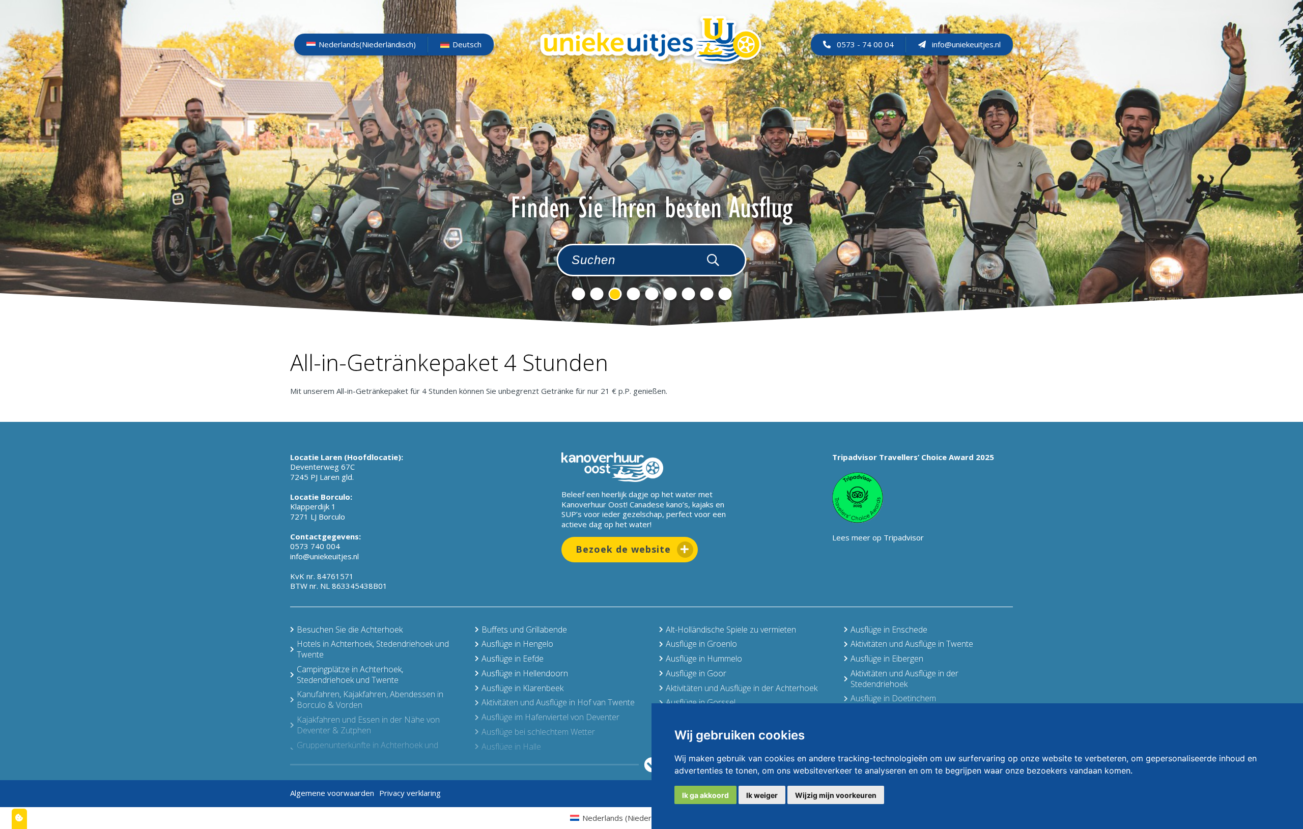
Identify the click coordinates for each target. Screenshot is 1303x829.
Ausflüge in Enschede (889, 629)
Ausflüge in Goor (696, 673)
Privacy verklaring (410, 793)
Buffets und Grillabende (524, 629)
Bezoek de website (623, 549)
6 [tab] (669, 294)
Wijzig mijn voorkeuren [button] (835, 795)
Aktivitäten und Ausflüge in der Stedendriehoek (904, 679)
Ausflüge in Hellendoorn (524, 673)
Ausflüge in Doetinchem (893, 698)
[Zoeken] (713, 260)
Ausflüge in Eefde (512, 658)
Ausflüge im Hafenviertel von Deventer (550, 717)
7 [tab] (688, 294)
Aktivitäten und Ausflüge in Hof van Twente (558, 702)
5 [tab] (651, 294)
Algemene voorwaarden (332, 793)
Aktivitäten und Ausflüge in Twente (912, 643)
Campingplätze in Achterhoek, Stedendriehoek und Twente (350, 674)
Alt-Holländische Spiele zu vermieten (731, 629)
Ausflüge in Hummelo (704, 658)
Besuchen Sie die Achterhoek (350, 629)
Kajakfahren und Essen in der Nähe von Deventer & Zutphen (368, 725)
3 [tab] (614, 294)
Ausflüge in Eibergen (887, 658)
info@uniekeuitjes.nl (966, 44)
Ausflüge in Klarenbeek (522, 688)
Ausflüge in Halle (511, 746)
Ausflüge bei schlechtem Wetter (538, 731)
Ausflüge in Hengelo (517, 643)
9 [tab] (724, 294)
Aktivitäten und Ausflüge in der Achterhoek (741, 688)
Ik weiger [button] (762, 795)
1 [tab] (578, 294)
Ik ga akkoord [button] (705, 795)
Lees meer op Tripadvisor (878, 537)
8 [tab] (706, 294)
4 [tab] (633, 294)
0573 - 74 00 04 (865, 44)
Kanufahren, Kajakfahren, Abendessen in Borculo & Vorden (370, 699)
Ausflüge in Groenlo (701, 643)
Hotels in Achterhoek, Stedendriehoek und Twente (373, 649)
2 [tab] (596, 294)
